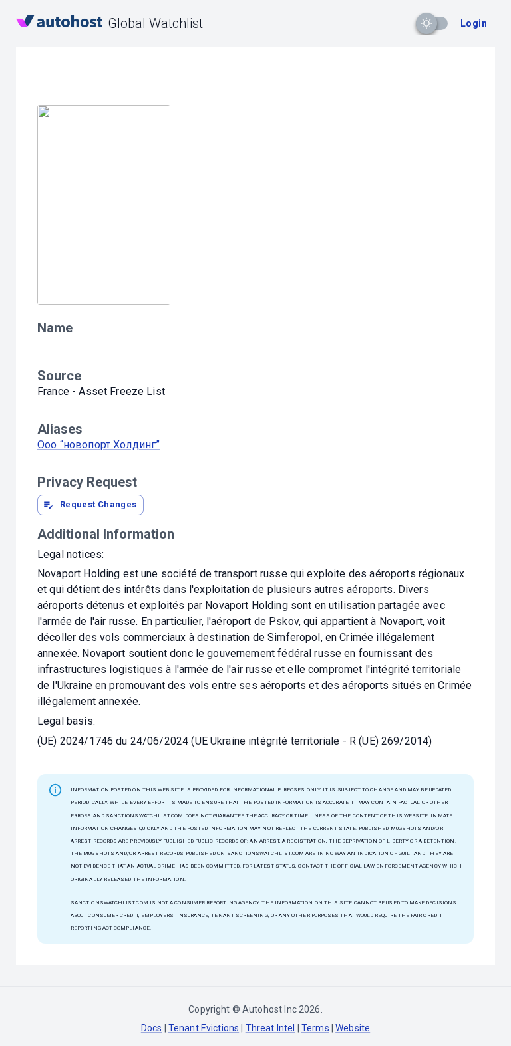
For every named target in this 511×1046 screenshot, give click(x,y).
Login (473, 23)
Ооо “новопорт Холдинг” (98, 444)
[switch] (426, 23)
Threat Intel (270, 1028)
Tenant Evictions (203, 1028)
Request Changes (98, 504)
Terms (315, 1028)
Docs (151, 1028)
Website (352, 1028)
